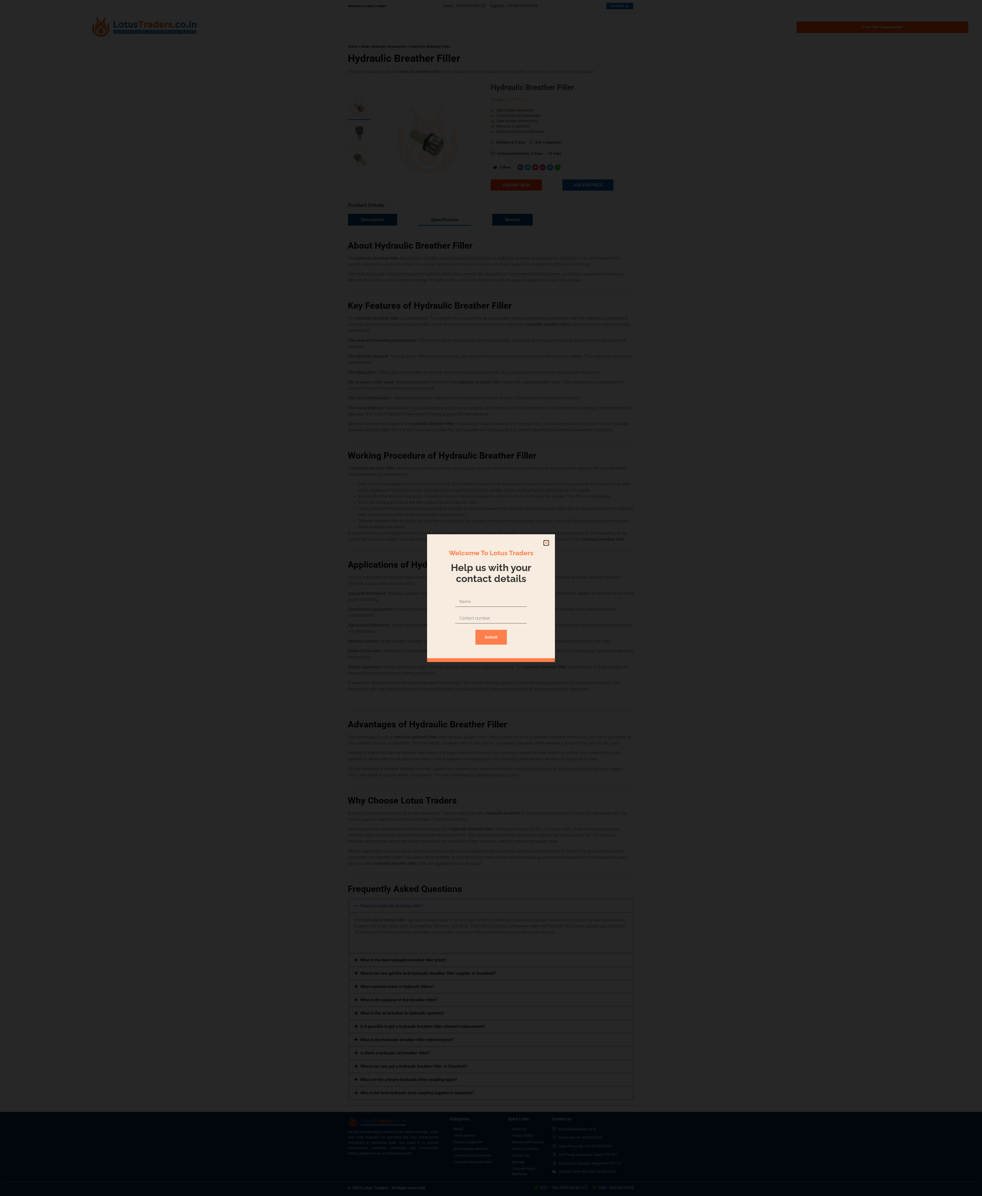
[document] (491, 598)
